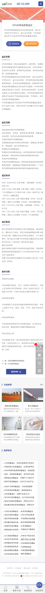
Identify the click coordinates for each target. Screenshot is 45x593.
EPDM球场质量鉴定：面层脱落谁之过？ (18, 491)
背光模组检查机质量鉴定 (11, 548)
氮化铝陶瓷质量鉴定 (11, 551)
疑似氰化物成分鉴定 (11, 523)
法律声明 (10, 568)
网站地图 (27, 568)
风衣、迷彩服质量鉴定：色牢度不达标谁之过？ (19, 475)
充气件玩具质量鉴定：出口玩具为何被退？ (19, 498)
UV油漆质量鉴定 (13, 364)
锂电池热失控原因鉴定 (11, 531)
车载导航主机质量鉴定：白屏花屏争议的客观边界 (19, 468)
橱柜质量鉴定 (26, 554)
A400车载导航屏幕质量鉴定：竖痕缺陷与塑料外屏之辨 (19, 471)
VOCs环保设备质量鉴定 (27, 516)
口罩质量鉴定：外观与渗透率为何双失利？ (19, 464)
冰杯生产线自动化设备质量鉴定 (28, 537)
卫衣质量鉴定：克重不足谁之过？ (17, 494)
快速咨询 (15, 44)
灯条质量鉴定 (26, 526)
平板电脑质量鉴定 (28, 550)
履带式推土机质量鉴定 (28, 540)
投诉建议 (18, 568)
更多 (41, 384)
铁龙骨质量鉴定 (27, 511)
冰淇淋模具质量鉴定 (28, 544)
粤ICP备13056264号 (12, 576)
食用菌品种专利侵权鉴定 (11, 544)
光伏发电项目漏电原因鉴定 (11, 555)
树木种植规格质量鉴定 (28, 523)
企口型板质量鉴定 (11, 536)
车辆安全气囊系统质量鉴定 (28, 530)
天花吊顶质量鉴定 (11, 511)
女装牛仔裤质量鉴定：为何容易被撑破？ (18, 487)
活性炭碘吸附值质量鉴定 (16, 361)
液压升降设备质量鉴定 (11, 519)
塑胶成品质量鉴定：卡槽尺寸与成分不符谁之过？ (19, 479)
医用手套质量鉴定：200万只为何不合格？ (19, 483)
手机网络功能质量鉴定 (28, 519)
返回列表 (14, 372)
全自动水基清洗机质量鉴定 (11, 540)
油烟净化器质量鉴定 (11, 527)
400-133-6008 (23, 3)
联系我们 (35, 568)
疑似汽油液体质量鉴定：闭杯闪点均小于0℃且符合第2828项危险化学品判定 (19, 502)
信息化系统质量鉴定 (11, 516)
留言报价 (33, 44)
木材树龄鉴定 (26, 547)
